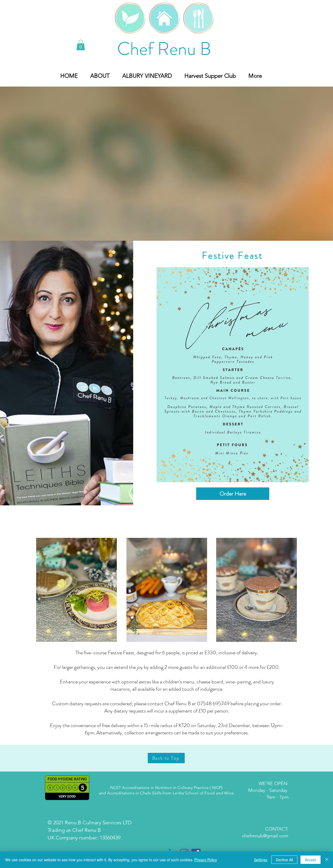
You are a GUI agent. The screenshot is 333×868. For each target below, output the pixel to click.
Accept (310, 859)
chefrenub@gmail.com (265, 836)
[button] (80, 45)
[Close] (327, 860)
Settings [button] (260, 859)
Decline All (284, 859)
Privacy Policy (205, 859)
